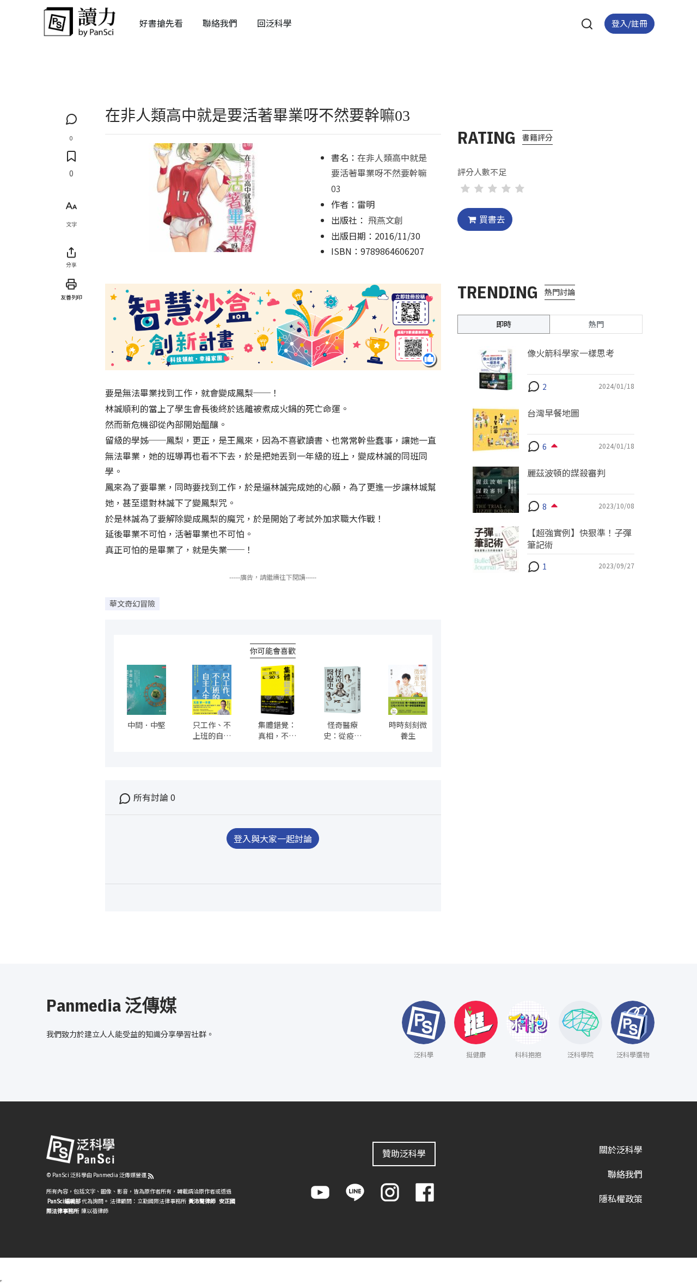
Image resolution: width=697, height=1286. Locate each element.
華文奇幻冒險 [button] (132, 603)
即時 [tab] (503, 323)
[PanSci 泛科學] (79, 22)
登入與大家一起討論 (273, 838)
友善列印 (71, 296)
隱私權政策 (621, 1198)
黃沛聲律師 (202, 1201)
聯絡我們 (220, 22)
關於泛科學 (621, 1149)
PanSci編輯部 (64, 1201)
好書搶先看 (161, 22)
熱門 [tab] (596, 323)
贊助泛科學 (404, 1153)
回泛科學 (274, 22)
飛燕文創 (385, 219)
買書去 (492, 218)
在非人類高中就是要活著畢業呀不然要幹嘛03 (379, 173)
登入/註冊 (629, 23)
